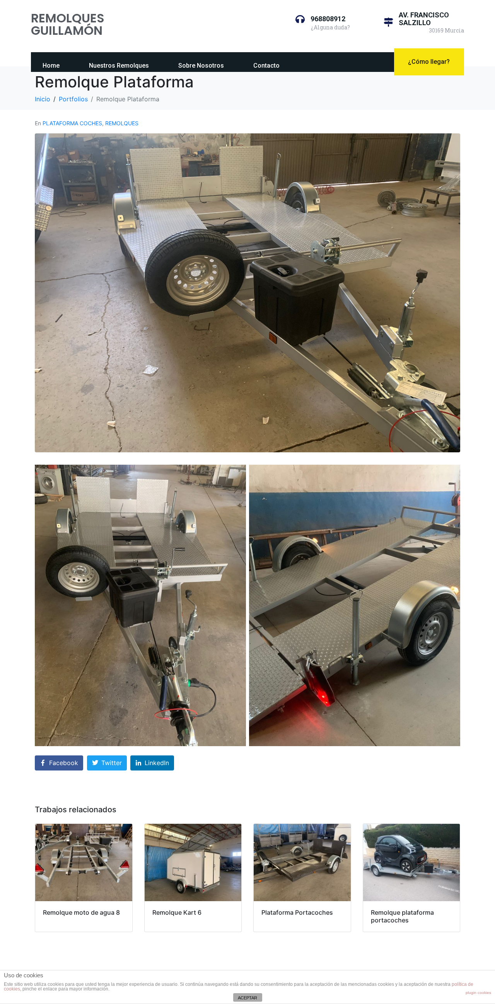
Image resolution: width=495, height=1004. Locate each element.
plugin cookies (478, 992)
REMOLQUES (121, 123)
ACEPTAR (247, 997)
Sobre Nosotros (201, 65)
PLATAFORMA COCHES (72, 123)
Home (51, 65)
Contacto (266, 65)
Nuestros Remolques (119, 65)
